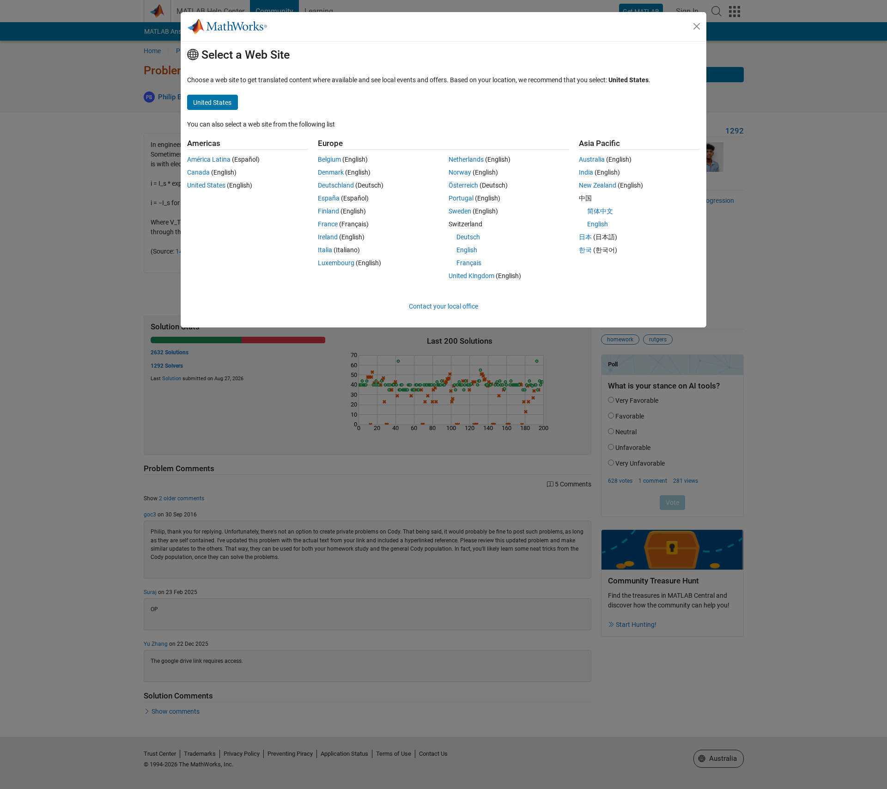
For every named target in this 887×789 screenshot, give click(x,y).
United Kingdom (471, 275)
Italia (325, 250)
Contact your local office (443, 306)
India (586, 172)
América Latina (209, 159)
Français (468, 263)
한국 (585, 250)
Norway (460, 172)
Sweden (460, 211)
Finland (328, 211)
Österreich (463, 185)
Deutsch (468, 237)
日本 (585, 237)
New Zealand (597, 185)
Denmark (331, 172)
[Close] (696, 26)
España (329, 198)
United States (206, 185)
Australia (592, 159)
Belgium (329, 159)
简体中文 (600, 211)
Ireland (328, 237)
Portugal (461, 198)
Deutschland (336, 185)
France (328, 224)
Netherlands (466, 159)
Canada (198, 172)
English (466, 250)
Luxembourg (336, 263)
